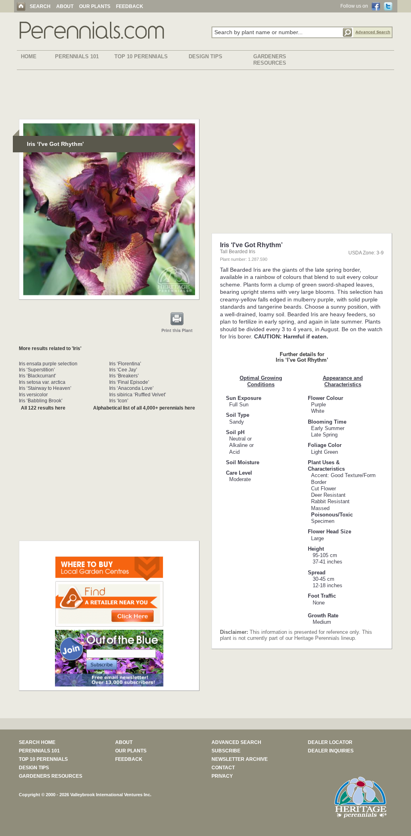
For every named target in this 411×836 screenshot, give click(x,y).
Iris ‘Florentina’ (125, 364)
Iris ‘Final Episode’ (129, 382)
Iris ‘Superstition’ (37, 370)
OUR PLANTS (94, 6)
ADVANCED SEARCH (236, 742)
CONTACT (223, 767)
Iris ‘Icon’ (118, 401)
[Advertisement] (205, 96)
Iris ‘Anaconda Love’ (131, 388)
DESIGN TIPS (205, 56)
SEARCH (40, 6)
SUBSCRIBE (226, 751)
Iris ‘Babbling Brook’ (41, 401)
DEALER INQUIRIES (331, 751)
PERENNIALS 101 (77, 56)
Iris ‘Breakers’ (124, 376)
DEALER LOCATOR (330, 742)
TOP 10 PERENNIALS (141, 56)
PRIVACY (222, 776)
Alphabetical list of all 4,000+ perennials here (144, 408)
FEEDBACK (129, 6)
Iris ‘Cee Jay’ (123, 370)
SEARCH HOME (37, 742)
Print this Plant (177, 330)
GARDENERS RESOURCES (269, 59)
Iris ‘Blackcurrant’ (37, 376)
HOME (29, 56)
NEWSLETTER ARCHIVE (240, 759)
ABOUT (64, 6)
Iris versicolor (33, 395)
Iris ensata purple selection (48, 364)
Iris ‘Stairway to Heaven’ (45, 388)
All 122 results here (43, 408)
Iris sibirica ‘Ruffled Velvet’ (137, 395)
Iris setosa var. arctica (42, 382)
